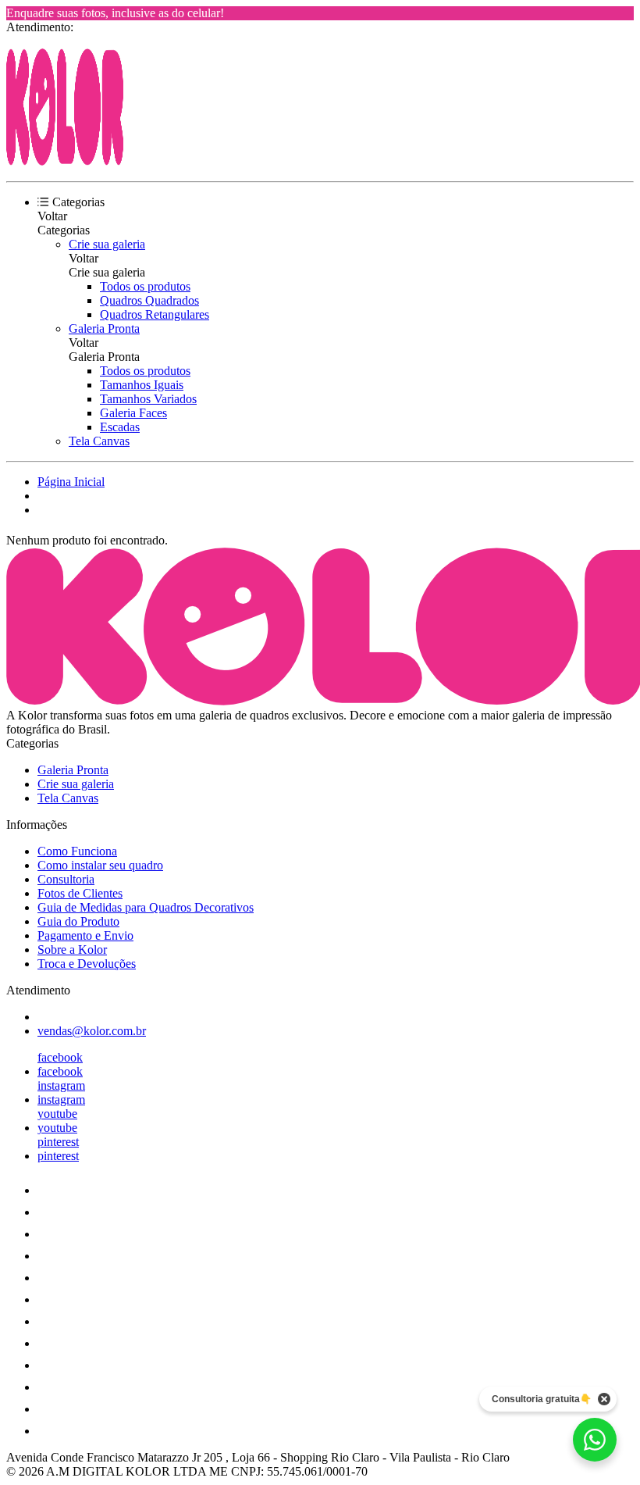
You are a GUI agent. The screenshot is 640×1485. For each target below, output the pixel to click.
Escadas (120, 427)
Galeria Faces (133, 412)
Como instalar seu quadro (100, 865)
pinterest (58, 1141)
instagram (61, 1085)
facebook (60, 1057)
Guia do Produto (78, 921)
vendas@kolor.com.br (91, 1030)
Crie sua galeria (107, 244)
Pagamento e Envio (85, 935)
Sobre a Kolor (72, 949)
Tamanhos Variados (148, 398)
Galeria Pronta (104, 328)
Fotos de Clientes (80, 893)
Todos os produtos (145, 286)
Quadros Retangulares (154, 314)
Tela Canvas (99, 441)
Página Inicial (71, 481)
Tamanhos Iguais (141, 384)
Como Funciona (77, 851)
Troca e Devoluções (86, 963)
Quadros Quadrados (149, 300)
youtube (57, 1113)
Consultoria (65, 879)
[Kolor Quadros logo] (64, 161)
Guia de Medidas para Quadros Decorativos (145, 907)
